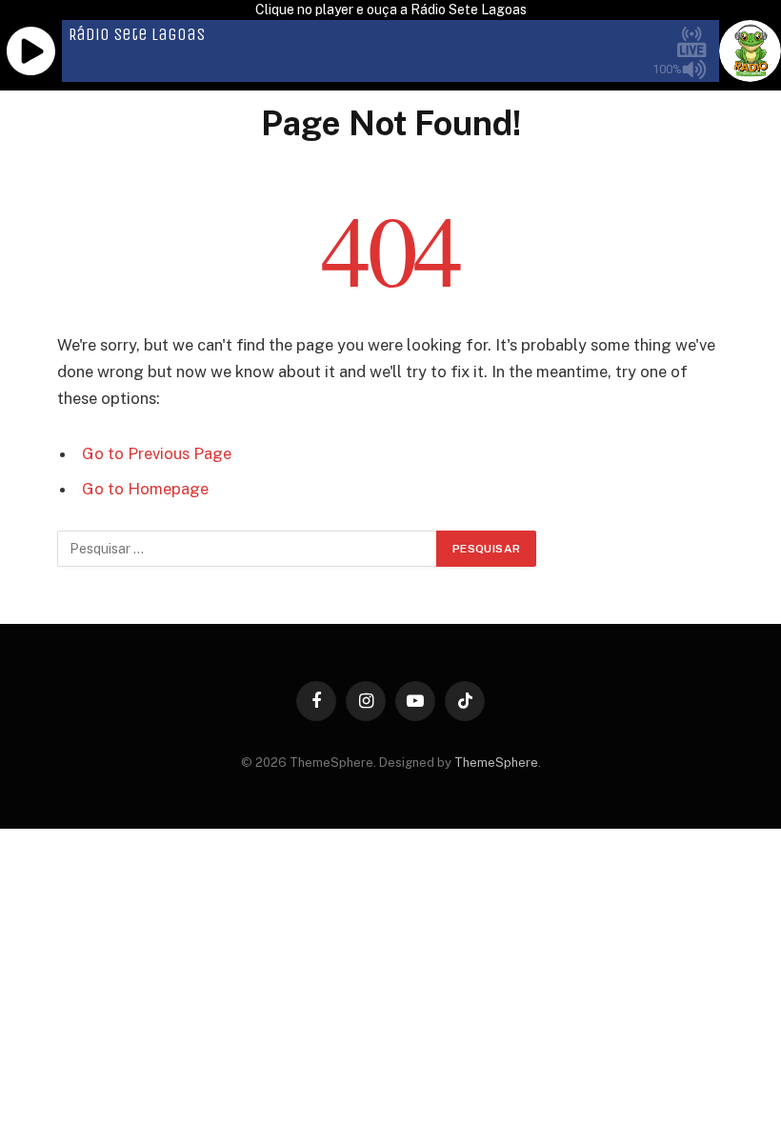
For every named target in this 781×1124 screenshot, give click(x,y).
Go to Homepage (145, 488)
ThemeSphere (496, 762)
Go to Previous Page (156, 453)
